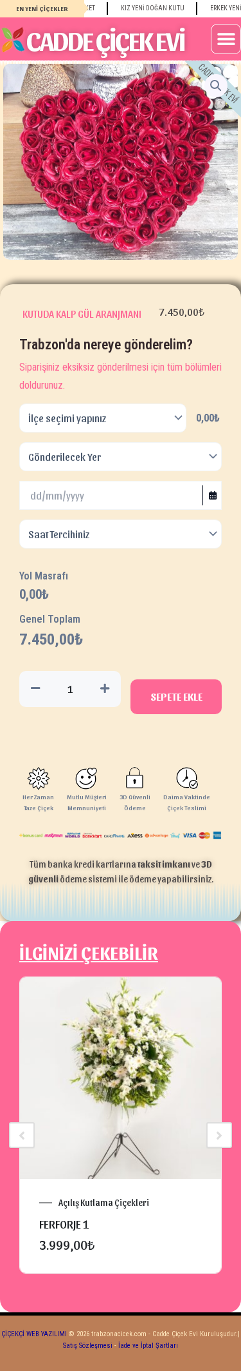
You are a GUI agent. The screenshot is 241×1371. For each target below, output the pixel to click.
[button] (226, 39)
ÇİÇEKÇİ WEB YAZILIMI (34, 1334)
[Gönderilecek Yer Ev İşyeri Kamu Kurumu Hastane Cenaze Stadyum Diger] (120, 456)
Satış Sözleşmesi (87, 1345)
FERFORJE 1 (64, 1223)
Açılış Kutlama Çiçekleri (103, 1202)
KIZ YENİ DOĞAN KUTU (143, 8)
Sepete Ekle (176, 696)
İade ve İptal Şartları (147, 1345)
